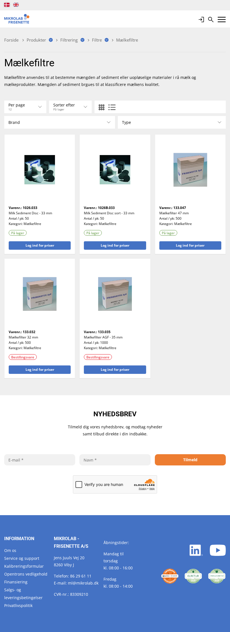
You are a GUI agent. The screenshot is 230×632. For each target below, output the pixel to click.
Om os (10, 550)
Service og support (21, 558)
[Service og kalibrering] (170, 576)
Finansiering (15, 582)
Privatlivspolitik (18, 605)
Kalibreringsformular (24, 566)
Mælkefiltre (32, 223)
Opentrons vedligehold (25, 574)
